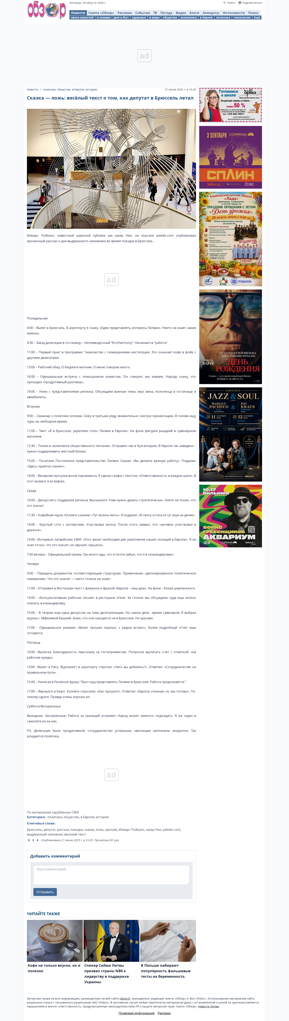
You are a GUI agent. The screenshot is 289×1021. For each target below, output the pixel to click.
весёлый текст (75, 834)
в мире (154, 17)
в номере (103, 17)
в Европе (206, 17)
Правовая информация (137, 1013)
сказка (89, 829)
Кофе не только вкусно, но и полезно (54, 968)
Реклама (125, 13)
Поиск (253, 13)
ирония (111, 829)
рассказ (63, 829)
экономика (188, 17)
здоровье (139, 17)
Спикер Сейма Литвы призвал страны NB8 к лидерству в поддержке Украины (106, 973)
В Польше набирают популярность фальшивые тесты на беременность (166, 971)
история (91, 89)
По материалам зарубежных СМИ (53, 812)
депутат (49, 829)
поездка (76, 829)
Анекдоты (211, 13)
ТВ (155, 13)
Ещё (257, 17)
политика (223, 17)
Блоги (194, 13)
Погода (166, 13)
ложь (100, 829)
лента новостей (82, 17)
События (142, 13)
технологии (242, 17)
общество (170, 17)
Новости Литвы (208, 1006)
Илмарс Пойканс (131, 829)
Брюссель (34, 829)
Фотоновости (234, 13)
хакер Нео (153, 829)
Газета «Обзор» (101, 13)
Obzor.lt (125, 998)
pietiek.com (171, 829)
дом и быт (121, 17)
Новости (78, 13)
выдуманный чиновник (45, 834)
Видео (181, 13)
